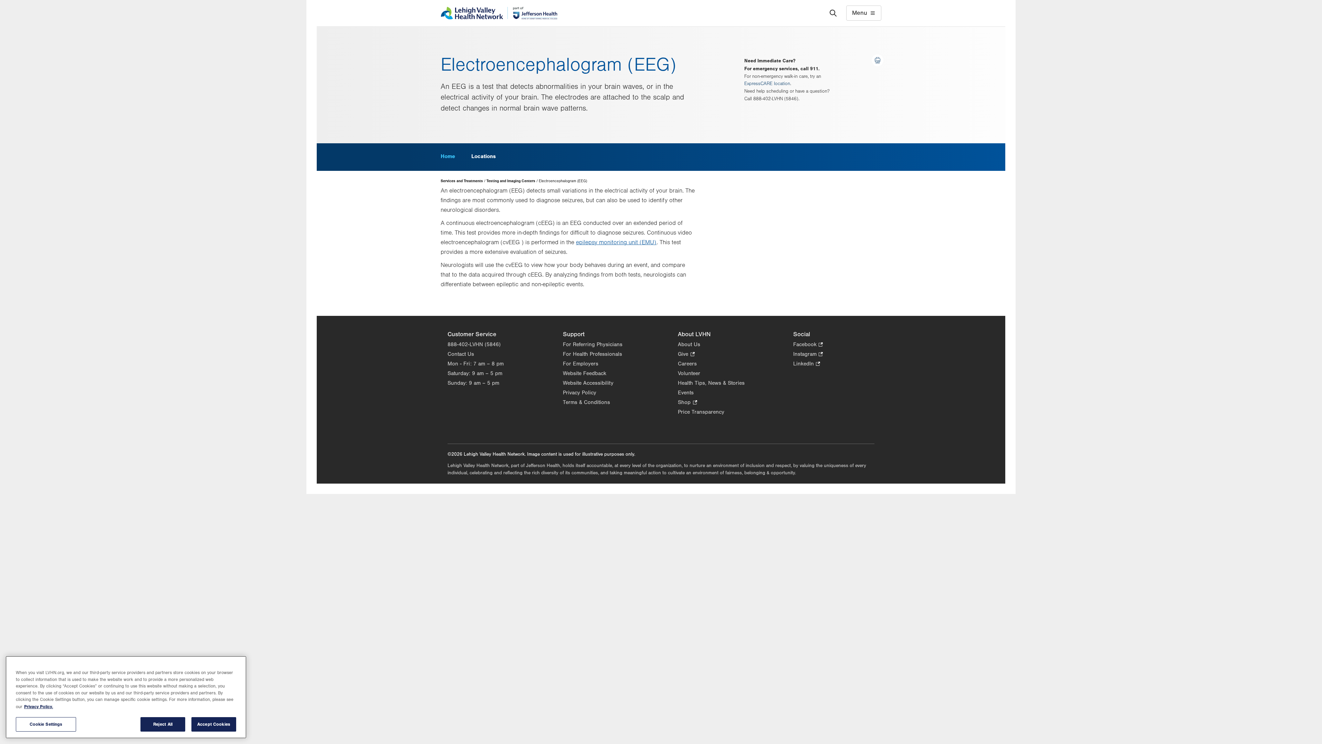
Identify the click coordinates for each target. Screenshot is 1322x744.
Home (448, 156)
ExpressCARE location (767, 83)
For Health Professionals (592, 354)
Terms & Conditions (586, 402)
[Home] (499, 13)
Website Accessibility (588, 383)
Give (686, 354)
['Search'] (833, 13)
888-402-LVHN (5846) (474, 344)
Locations (483, 156)
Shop (687, 402)
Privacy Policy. (38, 706)
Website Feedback (584, 373)
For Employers (580, 364)
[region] (126, 697)
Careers (687, 364)
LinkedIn (806, 364)
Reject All (162, 724)
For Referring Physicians (592, 344)
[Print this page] (877, 60)
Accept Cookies (213, 724)
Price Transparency (701, 412)
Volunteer (689, 373)
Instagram (808, 354)
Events (686, 393)
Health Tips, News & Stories (711, 383)
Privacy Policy (579, 393)
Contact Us (461, 354)
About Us (689, 344)
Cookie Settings (46, 724)
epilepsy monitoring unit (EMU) (616, 242)
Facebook (808, 345)
